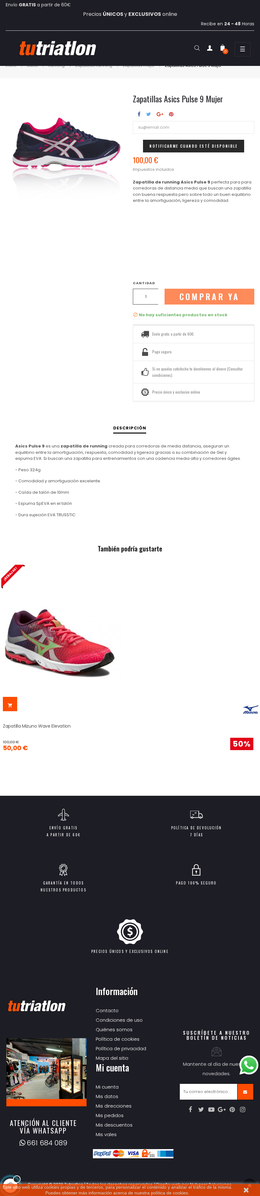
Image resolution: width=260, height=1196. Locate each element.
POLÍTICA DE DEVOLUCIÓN (196, 827)
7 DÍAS (196, 834)
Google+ (160, 114)
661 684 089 (47, 1143)
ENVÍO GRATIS (63, 827)
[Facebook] (190, 1109)
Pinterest (171, 114)
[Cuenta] (210, 49)
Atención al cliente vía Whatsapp (43, 1126)
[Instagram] (243, 1109)
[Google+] (222, 1109)
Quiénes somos (114, 1029)
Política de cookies (118, 1039)
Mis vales (106, 1134)
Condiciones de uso (119, 1020)
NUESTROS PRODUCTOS (63, 889)
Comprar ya (209, 296)
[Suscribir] (245, 1091)
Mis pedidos (110, 1115)
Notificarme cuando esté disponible (193, 146)
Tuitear (148, 114)
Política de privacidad (121, 1048)
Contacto (107, 1010)
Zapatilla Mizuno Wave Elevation (37, 726)
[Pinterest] (232, 1109)
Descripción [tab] (129, 428)
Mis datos (107, 1096)
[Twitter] (201, 1109)
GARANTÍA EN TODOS (63, 882)
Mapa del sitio (112, 1058)
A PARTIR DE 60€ (63, 834)
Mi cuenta (107, 1086)
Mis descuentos (114, 1125)
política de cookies (169, 1192)
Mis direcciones (114, 1106)
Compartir (139, 114)
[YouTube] (211, 1109)
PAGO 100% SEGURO (196, 882)
